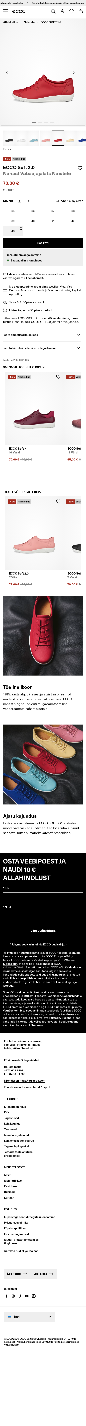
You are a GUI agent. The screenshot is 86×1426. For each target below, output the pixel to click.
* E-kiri (7, 888)
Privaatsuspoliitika (16, 1222)
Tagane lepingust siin (17, 1146)
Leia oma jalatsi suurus (19, 1140)
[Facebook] (6, 1296)
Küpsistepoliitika (15, 1228)
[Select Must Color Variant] (9, 138)
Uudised (9, 1191)
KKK (6, 1112)
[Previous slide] (7, 73)
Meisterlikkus (13, 1180)
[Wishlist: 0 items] (71, 11)
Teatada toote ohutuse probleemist (18, 1153)
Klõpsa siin (10, 963)
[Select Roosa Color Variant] (46, 138)
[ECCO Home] (19, 11)
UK (29, 201)
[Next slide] (74, 73)
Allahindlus (10, 22)
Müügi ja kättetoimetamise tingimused (21, 1241)
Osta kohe (10, 2)
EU (19, 201)
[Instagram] (13, 1296)
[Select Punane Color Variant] (58, 138)
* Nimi (7, 907)
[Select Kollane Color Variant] (70, 138)
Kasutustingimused (16, 1234)
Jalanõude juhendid (16, 1135)
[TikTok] (20, 1296)
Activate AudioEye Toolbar (21, 1250)
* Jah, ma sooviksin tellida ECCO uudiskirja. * (38, 944)
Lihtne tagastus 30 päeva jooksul (30, 310)
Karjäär (9, 1197)
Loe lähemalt (34, 278)
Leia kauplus (12, 1123)
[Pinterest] (33, 1296)
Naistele (29, 22)
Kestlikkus (10, 1186)
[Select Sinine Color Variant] (33, 138)
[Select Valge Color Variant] (21, 138)
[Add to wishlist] (80, 168)
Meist (7, 1175)
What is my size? (71, 200)
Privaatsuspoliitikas (23, 978)
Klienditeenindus (15, 1106)
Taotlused (10, 1129)
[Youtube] (26, 1296)
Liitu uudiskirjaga (43, 931)
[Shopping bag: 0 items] (80, 11)
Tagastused (11, 1118)
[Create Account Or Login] (62, 11)
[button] (43, 257)
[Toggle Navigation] (5, 11)
